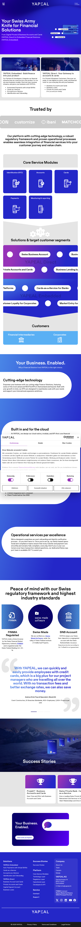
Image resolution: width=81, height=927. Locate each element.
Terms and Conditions (49, 924)
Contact (36, 894)
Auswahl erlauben (40, 488)
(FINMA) (20, 643)
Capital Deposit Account (11, 887)
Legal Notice (65, 924)
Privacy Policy (32, 924)
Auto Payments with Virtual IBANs (15, 868)
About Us (59, 865)
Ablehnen (14, 488)
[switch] (30, 479)
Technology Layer (39, 877)
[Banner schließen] (78, 437)
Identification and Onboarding (13, 876)
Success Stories (38, 865)
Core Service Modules (41, 874)
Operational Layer (39, 882)
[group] (40, 789)
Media (58, 873)
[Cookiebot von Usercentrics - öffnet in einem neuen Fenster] (65, 437)
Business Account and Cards (13, 882)
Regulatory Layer (39, 879)
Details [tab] (40, 443)
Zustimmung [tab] (14, 443)
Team (58, 868)
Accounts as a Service (11, 873)
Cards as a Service (9, 870)
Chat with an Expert (24, 837)
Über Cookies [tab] (67, 443)
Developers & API (39, 885)
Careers (58, 870)
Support (36, 897)
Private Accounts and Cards (13, 884)
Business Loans (8, 890)
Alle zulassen (66, 488)
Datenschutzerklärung (27, 467)
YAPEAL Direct (9, 879)
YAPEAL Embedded (10, 865)
